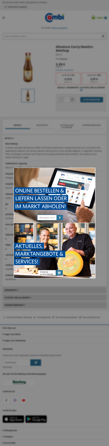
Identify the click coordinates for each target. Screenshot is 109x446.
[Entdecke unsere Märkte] (59, 272)
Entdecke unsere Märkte (46, 273)
